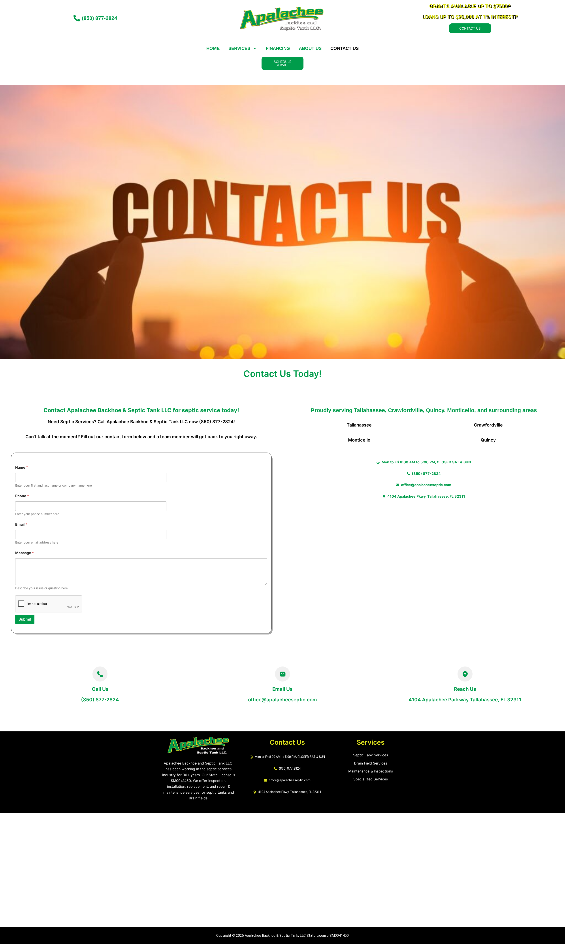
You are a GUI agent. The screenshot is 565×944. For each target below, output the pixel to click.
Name (21, 467)
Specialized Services (370, 779)
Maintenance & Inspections (370, 771)
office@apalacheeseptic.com (282, 699)
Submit (25, 619)
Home (213, 48)
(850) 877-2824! (217, 421)
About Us (310, 48)
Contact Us (344, 48)
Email (21, 524)
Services (239, 48)
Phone (22, 496)
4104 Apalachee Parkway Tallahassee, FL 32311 (465, 699)
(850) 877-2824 (100, 699)
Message (24, 553)
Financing (278, 48)
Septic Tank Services (370, 755)
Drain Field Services (370, 763)
